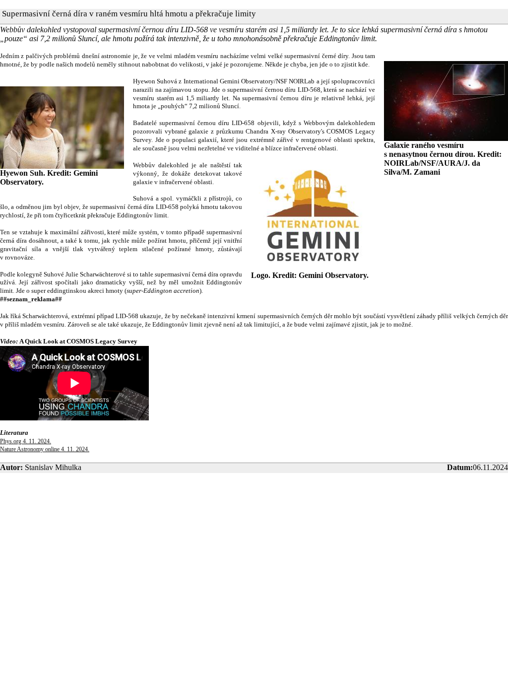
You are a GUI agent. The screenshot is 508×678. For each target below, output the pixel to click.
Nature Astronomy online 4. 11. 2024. (44, 449)
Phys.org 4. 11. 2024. (25, 441)
